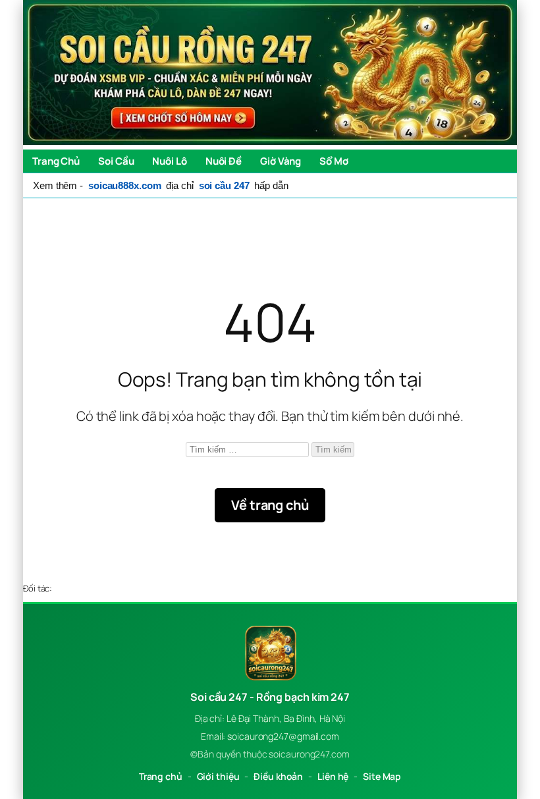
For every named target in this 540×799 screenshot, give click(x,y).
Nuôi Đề (223, 161)
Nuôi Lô (169, 161)
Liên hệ (332, 776)
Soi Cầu (116, 161)
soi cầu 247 (224, 185)
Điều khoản (278, 776)
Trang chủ (160, 776)
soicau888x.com (124, 185)
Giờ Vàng (280, 161)
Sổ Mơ (333, 161)
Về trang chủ (270, 505)
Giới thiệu (218, 776)
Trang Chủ (56, 161)
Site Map (382, 776)
